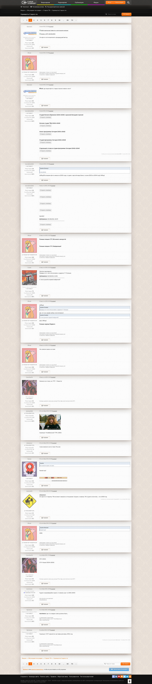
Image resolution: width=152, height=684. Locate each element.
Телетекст (26, 7)
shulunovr (29, 443)
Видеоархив (45, 2)
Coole (29, 267)
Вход (109, 2)
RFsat (29, 53)
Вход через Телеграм (120, 669)
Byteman (29, 610)
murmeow (29, 589)
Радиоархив (62, 2)
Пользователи (74, 676)
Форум (96, 2)
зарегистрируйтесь (37, 669)
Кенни (29, 459)
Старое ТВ (46, 10)
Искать (127, 14)
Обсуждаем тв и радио (34, 10)
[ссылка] (51, 26)
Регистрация (119, 2)
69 (67, 20)
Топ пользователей (86, 676)
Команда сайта (34, 676)
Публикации (79, 2)
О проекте (24, 676)
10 (59, 20)
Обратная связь (62, 676)
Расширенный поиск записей (56, 7)
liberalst (29, 26)
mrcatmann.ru (43, 599)
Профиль (45, 47)
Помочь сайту (44, 676)
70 (72, 20)
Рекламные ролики (38, 7)
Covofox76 (29, 377)
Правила (53, 676)
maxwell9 (29, 491)
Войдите (25, 669)
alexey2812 (29, 411)
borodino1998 (29, 111)
